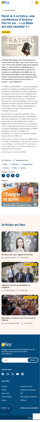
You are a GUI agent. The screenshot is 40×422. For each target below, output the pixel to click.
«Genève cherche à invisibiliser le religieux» (16, 286)
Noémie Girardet (10, 257)
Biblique (25, 234)
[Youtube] (17, 374)
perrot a (23, 168)
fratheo (6, 168)
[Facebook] (3, 374)
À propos (4, 386)
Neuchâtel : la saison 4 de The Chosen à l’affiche (18, 319)
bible (5, 164)
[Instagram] (7, 374)
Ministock (23, 400)
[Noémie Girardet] (2, 257)
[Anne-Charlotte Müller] (2, 323)
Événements (6, 32)
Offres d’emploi (7, 397)
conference (15, 164)
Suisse (34, 264)
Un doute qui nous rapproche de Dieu (17, 254)
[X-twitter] (12, 374)
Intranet (4, 400)
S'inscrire (33, 360)
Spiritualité (33, 234)
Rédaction (7, 160)
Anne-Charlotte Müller (12, 323)
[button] (36, 2)
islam (15, 168)
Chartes (4, 390)
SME (21, 393)
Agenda (26, 297)
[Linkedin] (22, 374)
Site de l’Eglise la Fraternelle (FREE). (14, 152)
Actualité (27, 264)
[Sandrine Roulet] (2, 290)
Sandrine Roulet (9, 290)
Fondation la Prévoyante (28, 390)
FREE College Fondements (28, 397)
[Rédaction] (2, 160)
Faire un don (5, 393)
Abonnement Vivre (26, 386)
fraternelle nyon (27, 164)
